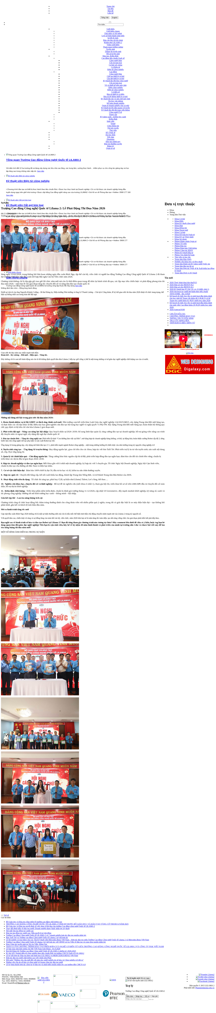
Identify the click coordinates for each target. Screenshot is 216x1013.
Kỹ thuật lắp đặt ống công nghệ (115, 81)
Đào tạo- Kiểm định (110, 56)
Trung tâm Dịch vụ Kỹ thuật (186, 273)
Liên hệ (111, 13)
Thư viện (113, 130)
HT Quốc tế (110, 132)
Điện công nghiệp (115, 87)
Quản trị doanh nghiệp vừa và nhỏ (115, 105)
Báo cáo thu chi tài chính (113, 40)
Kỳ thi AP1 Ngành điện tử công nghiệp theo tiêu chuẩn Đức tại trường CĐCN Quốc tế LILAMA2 (45, 953)
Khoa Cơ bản (180, 232)
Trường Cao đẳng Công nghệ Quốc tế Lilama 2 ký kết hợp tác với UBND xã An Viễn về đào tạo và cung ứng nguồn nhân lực (56, 942)
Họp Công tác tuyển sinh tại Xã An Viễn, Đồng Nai (26, 944)
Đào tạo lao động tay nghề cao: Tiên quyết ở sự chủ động (28, 933)
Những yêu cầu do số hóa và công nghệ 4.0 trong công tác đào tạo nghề (34, 962)
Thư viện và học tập (182, 257)
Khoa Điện (179, 221)
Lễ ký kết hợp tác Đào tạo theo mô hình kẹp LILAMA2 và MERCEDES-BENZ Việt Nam (42, 955)
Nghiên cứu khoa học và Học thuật (188, 262)
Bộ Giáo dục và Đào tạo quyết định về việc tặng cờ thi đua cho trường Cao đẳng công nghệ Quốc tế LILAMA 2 (50, 926)
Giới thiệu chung (113, 31)
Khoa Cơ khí (180, 219)
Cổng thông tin (113, 126)
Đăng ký (110, 146)
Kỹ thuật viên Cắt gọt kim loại (25, 205)
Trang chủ (110, 6)
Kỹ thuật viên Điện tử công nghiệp (28, 181)
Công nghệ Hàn (115, 60)
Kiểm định (113, 119)
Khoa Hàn (179, 226)
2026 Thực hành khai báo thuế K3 (183, 282)
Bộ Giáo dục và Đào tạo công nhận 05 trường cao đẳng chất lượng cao (34, 922)
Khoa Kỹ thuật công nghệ (185, 223)
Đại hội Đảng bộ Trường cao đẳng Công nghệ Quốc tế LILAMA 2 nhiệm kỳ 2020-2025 (41, 951)
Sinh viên (110, 121)
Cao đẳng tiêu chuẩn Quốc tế (113, 58)
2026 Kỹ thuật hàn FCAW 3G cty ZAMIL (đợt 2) (189, 289)
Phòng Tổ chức (181, 244)
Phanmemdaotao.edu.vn (204, 988)
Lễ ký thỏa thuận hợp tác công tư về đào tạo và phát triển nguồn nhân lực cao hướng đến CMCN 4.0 (46, 964)
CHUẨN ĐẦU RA (177, 314)
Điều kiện (129, 996)
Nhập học (139, 996)
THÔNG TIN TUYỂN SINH (182, 318)
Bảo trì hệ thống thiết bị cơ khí (116, 96)
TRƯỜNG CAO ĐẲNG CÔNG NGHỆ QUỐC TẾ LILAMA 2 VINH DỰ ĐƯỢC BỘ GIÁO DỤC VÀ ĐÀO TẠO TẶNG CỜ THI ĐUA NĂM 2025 (67, 924)
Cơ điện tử (115, 92)
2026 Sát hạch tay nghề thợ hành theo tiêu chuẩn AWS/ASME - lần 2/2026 (189, 292)
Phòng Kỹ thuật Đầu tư (184, 253)
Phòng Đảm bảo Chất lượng (186, 248)
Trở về (6, 915)
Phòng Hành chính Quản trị (185, 241)
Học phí (155, 996)
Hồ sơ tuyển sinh (113, 54)
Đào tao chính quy (113, 141)
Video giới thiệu (113, 45)
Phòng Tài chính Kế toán (184, 255)
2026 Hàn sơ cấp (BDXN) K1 (182, 287)
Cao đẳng (113, 72)
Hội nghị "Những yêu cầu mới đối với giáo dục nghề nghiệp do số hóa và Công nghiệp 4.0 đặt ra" (45, 960)
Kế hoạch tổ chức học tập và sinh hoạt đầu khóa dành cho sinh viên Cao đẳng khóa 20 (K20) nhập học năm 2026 (191, 305)
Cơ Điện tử (115, 67)
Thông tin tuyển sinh (113, 51)
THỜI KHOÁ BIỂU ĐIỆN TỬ (182, 323)
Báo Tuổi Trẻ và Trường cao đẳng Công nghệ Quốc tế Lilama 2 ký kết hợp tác (37, 937)
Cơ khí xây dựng (115, 65)
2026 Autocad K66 (177, 309)
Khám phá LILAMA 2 (113, 42)
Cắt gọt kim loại (115, 63)
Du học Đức (111, 135)
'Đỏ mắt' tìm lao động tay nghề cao (20, 931)
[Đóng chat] (126, 994)
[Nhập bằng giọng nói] (150, 999)
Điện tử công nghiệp (115, 69)
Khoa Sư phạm (181, 239)
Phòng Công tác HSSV (184, 250)
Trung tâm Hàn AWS (183, 259)
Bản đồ (110, 11)
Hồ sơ (147, 996)
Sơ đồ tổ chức (113, 38)
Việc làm (110, 137)
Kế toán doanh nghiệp (115, 103)
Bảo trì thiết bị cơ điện (115, 94)
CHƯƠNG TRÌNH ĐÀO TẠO (182, 316)
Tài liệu (111, 9)
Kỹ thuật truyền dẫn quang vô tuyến (115, 108)
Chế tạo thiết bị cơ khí (115, 76)
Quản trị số (110, 148)
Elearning (110, 139)
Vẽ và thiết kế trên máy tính (115, 85)
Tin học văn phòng (115, 101)
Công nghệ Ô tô (115, 112)
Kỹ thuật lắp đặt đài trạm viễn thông (115, 110)
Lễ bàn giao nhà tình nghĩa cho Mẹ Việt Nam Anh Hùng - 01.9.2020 (33, 949)
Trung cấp (113, 114)
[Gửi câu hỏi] (153, 999)
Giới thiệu (110, 29)
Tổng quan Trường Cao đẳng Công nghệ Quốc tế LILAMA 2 (43, 159)
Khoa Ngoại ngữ (181, 230)
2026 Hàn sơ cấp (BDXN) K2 (182, 285)
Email (113, 123)
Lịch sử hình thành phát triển (113, 36)
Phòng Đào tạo (180, 246)
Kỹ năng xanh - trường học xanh (113, 117)
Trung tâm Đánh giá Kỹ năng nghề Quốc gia (192, 264)
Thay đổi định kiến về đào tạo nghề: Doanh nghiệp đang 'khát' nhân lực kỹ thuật (38, 928)
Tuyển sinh (110, 49)
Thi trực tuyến (113, 128)
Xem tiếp (40, 171)
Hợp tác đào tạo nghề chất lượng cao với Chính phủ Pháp (28, 958)
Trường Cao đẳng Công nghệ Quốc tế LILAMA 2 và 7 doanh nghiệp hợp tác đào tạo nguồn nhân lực (46, 935)
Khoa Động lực (181, 228)
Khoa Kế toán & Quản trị (185, 235)
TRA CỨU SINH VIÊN (179, 320)
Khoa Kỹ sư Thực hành (184, 237)
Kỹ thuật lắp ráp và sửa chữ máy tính (115, 99)
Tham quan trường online (113, 47)
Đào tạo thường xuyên (113, 144)
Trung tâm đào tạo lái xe (184, 266)
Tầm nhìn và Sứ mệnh (113, 33)
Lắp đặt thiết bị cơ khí (115, 78)
